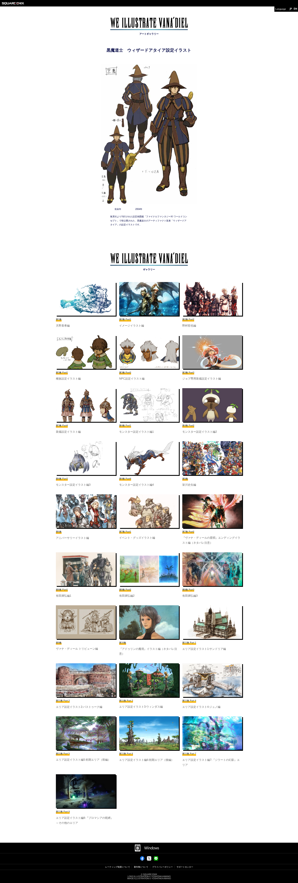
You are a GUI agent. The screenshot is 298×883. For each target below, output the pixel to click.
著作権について (141, 867)
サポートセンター (185, 867)
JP (290, 9)
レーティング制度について (117, 867)
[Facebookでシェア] (142, 859)
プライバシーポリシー (162, 867)
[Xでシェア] (149, 859)
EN (295, 9)
